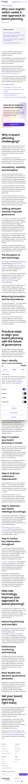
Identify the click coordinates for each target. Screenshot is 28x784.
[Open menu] (25, 2)
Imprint (16, 761)
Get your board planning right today (11, 43)
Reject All (14, 417)
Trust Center (4, 748)
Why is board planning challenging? (11, 32)
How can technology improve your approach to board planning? (14, 39)
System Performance (6, 753)
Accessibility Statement (6, 768)
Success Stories (5, 751)
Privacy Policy (17, 759)
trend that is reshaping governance (12, 218)
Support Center (5, 765)
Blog (3, 759)
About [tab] (22, 369)
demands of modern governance (11, 73)
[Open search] (22, 2)
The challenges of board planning (12, 87)
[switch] (24, 393)
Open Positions (18, 748)
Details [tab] (14, 369)
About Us (16, 746)
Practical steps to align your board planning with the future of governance (13, 36)
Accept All (14, 408)
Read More (18, 383)
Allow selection (14, 412)
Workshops (4, 763)
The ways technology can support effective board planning (12, 94)
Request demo (16, 2)
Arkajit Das (4, 562)
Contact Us (17, 751)
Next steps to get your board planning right (14, 97)
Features (3, 746)
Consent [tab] (5, 369)
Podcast (3, 761)
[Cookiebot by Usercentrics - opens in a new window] (20, 366)
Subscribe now (14, 124)
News (16, 753)
